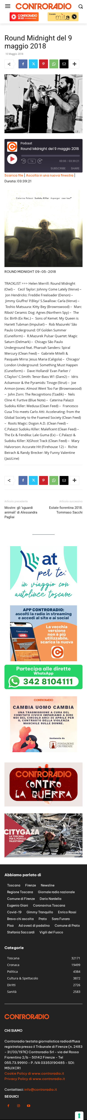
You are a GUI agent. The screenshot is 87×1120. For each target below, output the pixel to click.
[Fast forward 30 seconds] (39, 161)
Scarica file (13, 175)
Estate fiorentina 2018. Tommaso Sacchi (66, 510)
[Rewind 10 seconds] (23, 161)
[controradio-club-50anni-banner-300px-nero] (43, 751)
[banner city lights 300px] (43, 601)
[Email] (64, 63)
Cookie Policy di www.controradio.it (34, 1073)
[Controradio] (43, 6)
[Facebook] (23, 63)
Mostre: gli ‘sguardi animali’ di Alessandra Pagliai (20, 512)
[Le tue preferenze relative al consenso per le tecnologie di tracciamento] (79, 1116)
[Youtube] (28, 1106)
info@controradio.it (40, 1089)
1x (31, 161)
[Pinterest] (43, 63)
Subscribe (58, 168)
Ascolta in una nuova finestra (49, 175)
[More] (74, 63)
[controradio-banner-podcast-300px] (43, 660)
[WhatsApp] (53, 63)
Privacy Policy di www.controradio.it (34, 1079)
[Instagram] (18, 1106)
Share (75, 168)
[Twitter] (33, 63)
